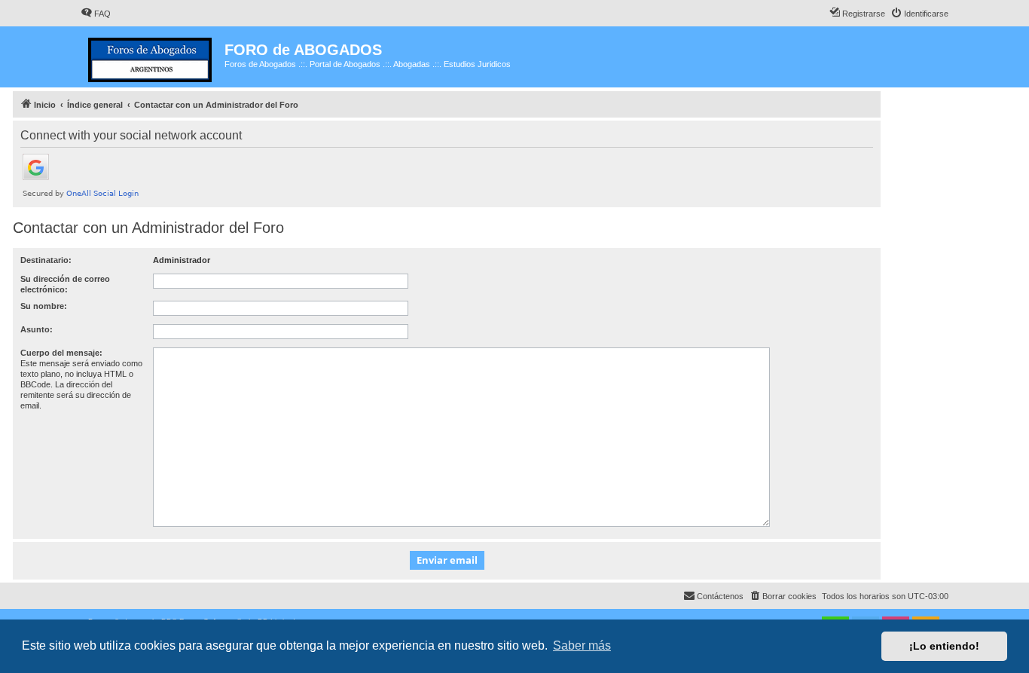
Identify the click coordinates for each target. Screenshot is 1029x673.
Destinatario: (46, 260)
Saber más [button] (582, 645)
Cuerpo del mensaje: (61, 352)
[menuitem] (96, 14)
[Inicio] (152, 57)
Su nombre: (43, 305)
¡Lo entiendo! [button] (944, 646)
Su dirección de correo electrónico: (65, 284)
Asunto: (36, 329)
